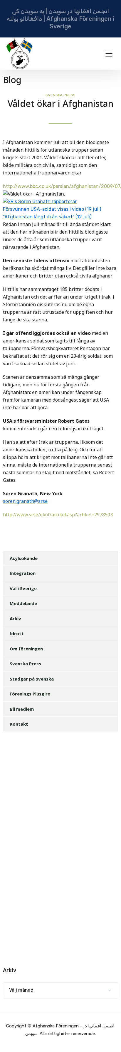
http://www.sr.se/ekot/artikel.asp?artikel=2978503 (58, 515)
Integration (23, 573)
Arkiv (15, 618)
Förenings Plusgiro (30, 694)
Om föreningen (26, 649)
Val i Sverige (23, 588)
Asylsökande (24, 558)
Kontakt (19, 724)
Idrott (17, 633)
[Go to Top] (109, 1039)
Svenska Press (60, 95)
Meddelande (23, 603)
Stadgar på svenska (32, 679)
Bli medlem (22, 709)
